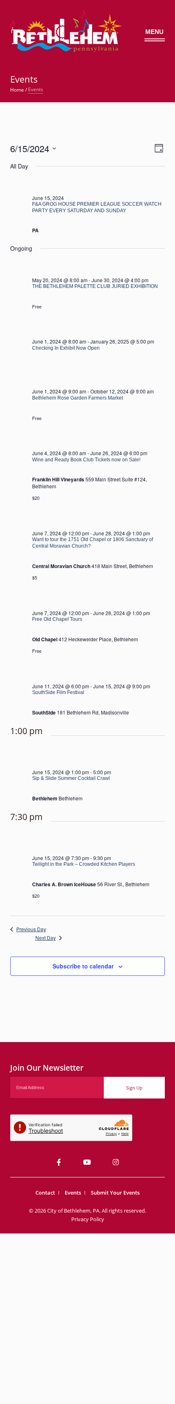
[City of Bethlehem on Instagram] (116, 1162)
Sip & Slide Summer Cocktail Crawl (71, 778)
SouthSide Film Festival (58, 692)
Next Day (45, 938)
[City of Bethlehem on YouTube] (87, 1162)
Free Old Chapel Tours (57, 619)
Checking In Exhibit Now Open (66, 348)
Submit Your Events (115, 1192)
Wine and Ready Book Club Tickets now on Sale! (86, 460)
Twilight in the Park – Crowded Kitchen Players (83, 864)
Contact (45, 1192)
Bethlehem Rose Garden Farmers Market (77, 398)
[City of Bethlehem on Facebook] (58, 1162)
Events (73, 1192)
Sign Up (134, 1088)
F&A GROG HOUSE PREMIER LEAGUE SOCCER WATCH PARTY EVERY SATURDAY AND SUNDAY (97, 207)
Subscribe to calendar (83, 966)
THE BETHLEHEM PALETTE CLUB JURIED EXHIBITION (95, 286)
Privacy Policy (87, 1219)
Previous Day (31, 929)
